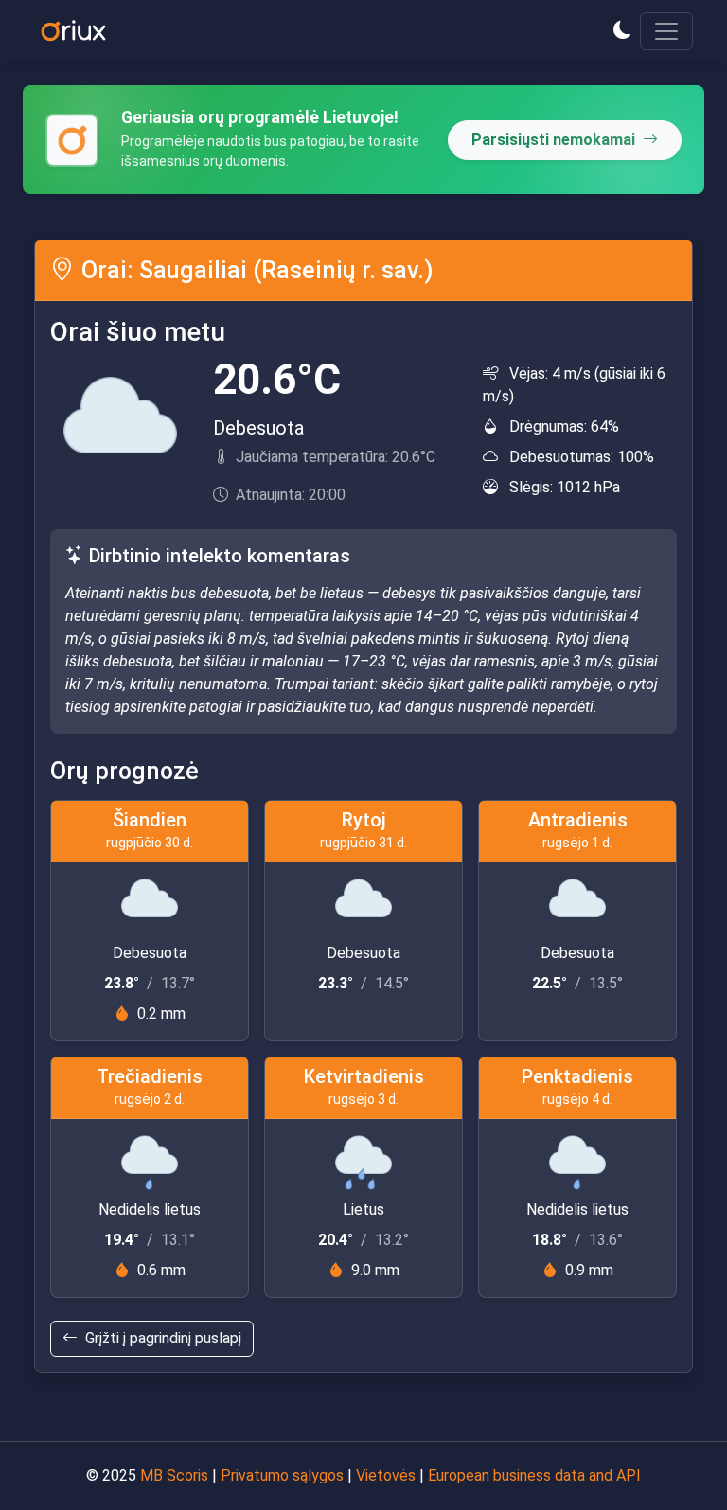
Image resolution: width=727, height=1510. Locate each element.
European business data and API (534, 1475)
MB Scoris (174, 1475)
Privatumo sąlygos (282, 1475)
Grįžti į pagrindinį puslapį (163, 1338)
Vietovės (386, 1475)
